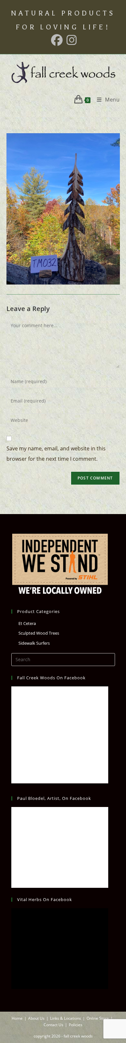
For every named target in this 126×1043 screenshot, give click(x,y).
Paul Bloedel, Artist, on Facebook (54, 798)
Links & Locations (65, 1018)
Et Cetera (27, 623)
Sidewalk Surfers (34, 643)
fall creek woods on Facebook (51, 678)
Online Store (98, 1018)
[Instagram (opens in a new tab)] (71, 40)
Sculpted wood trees (38, 633)
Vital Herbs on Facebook (44, 899)
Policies (75, 1024)
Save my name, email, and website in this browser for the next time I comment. (56, 453)
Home (17, 1018)
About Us (36, 1018)
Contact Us (53, 1024)
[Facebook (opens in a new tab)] (57, 40)
